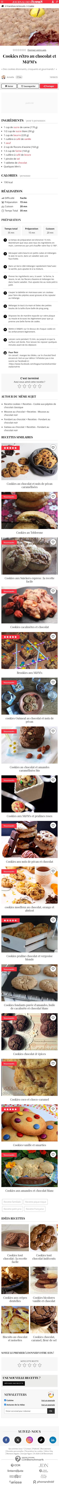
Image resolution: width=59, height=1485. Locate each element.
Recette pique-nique (35, 1201)
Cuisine (9, 1400)
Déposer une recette (13, 1383)
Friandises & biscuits (16, 6)
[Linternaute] (15, 1471)
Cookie (31, 6)
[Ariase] (15, 1481)
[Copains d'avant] (15, 1476)
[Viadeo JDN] (44, 1476)
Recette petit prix (12, 1208)
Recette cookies (12, 404)
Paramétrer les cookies (34, 1451)
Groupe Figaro (26, 1454)
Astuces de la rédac (15, 1405)
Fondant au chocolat (14, 419)
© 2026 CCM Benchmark (43, 1454)
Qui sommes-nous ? (16, 1449)
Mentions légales (12, 1454)
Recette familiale (12, 1201)
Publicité (36, 1449)
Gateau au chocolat (14, 427)
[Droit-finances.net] (44, 1471)
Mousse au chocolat (14, 411)
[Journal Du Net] (44, 1465)
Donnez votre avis (37, 50)
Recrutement (46, 1449)
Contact (28, 1449)
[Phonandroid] (44, 1482)
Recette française (35, 1208)
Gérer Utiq (49, 1451)
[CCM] (15, 1465)
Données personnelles (15, 1451)
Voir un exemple (48, 1400)
